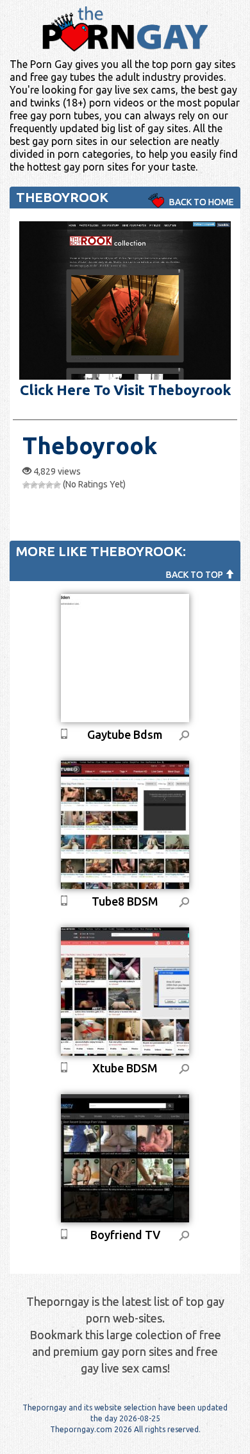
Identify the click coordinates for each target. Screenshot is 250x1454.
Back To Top (195, 575)
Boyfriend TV (125, 1234)
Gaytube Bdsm (125, 734)
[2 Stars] (34, 485)
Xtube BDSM (125, 1067)
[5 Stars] (57, 485)
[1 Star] (26, 485)
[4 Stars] (49, 485)
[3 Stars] (42, 485)
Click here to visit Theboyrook (125, 390)
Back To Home (200, 202)
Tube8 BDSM (125, 901)
